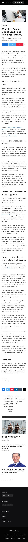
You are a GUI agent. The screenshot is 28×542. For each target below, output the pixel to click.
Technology (23, 534)
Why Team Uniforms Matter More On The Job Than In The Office (13, 437)
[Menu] (3, 2)
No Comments (6, 40)
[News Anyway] (15, 2)
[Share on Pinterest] (19, 44)
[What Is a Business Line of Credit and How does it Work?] (14, 16)
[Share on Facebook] (5, 44)
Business (4, 25)
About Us (4, 516)
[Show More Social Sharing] (24, 44)
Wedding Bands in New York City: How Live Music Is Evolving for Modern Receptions (13, 446)
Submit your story (6, 521)
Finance (10, 534)
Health (23, 536)
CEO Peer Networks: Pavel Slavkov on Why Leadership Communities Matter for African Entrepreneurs (13, 471)
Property (7, 536)
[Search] (25, 2)
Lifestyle (18, 536)
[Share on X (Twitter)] (12, 44)
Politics (12, 536)
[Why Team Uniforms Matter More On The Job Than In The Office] (14, 427)
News (5, 534)
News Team (8, 38)
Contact (4, 519)
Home (3, 514)
